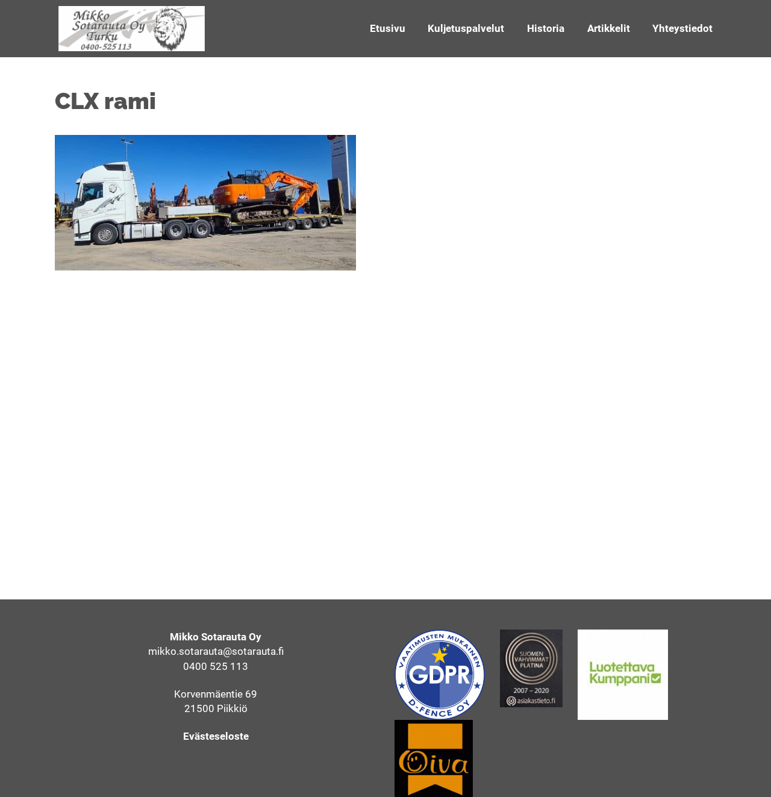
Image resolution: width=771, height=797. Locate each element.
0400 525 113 (215, 666)
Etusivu (387, 28)
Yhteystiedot (682, 28)
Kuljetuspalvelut (466, 28)
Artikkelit (608, 28)
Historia (545, 28)
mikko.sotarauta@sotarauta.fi (216, 651)
